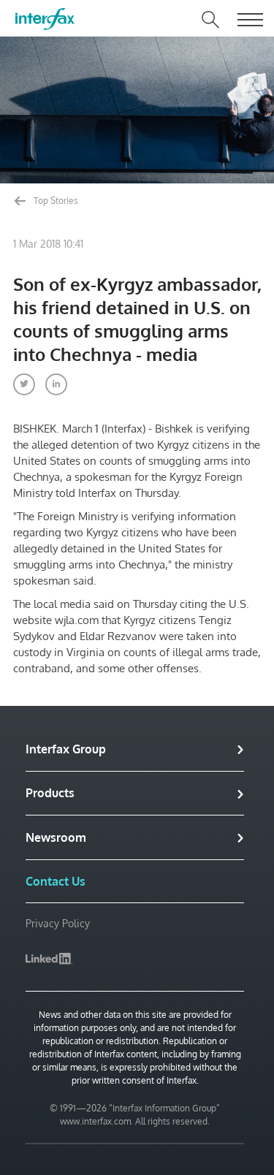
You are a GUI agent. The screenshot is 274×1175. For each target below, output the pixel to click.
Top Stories (54, 200)
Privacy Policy (58, 923)
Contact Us (55, 881)
